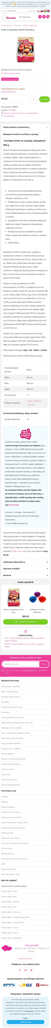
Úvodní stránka (6, 25)
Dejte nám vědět (19, 551)
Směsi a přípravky (30, 25)
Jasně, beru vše (25, 1022)
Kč (6, 11)
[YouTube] (31, 970)
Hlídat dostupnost (8, 92)
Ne (28, 419)
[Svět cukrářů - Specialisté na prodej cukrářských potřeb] (8, 16)
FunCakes (12, 110)
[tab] (25, 127)
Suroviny (18, 25)
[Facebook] (19, 970)
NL (28, 395)
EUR (10, 11)
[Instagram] (25, 970)
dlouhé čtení (30, 1011)
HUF (14, 11)
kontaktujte (14, 505)
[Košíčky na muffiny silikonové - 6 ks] (37, 597)
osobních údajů (28, 670)
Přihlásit (44, 664)
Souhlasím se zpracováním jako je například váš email (25, 671)
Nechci (25, 1018)
